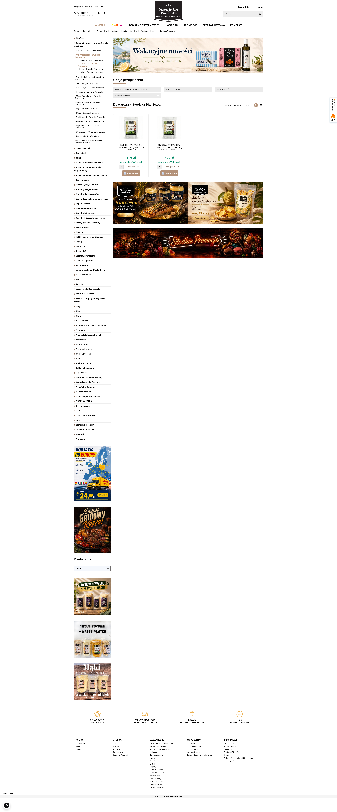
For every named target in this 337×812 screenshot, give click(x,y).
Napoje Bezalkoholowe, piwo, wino (92, 199)
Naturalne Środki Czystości (88, 382)
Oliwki (78, 316)
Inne (78, 420)
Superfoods (81, 373)
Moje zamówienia (194, 746)
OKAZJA (80, 38)
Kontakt (79, 746)
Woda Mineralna (83, 392)
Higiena (79, 232)
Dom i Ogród (81, 153)
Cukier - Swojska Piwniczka (91, 60)
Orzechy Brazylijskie (158, 746)
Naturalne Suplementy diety (89, 377)
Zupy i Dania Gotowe (85, 415)
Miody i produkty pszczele (88, 289)
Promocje (80, 439)
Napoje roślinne (83, 204)
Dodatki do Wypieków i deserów (90, 218)
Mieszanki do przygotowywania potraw (89, 300)
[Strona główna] (168, 11)
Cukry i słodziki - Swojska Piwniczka (87, 56)
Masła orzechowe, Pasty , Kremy (91, 270)
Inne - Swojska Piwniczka (87, 83)
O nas (96, 7)
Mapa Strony (229, 743)
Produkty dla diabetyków (87, 194)
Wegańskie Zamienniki (86, 387)
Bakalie (79, 158)
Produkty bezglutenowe (87, 189)
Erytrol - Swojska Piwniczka (91, 69)
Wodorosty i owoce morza (88, 396)
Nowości (80, 434)
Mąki (78, 279)
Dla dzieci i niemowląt (86, 208)
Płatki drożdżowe (156, 782)
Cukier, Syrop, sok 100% (87, 185)
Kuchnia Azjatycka (84, 260)
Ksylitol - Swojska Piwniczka (91, 72)
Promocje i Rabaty (231, 761)
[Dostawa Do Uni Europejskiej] (92, 473)
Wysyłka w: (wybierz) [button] (174, 89)
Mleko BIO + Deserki (85, 294)
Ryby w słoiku (82, 344)
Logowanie (191, 743)
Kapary (79, 241)
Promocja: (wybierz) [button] (122, 96)
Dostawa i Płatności (120, 755)
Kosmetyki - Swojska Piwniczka (89, 92)
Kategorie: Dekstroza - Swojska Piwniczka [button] (131, 89)
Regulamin (117, 749)
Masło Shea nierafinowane (160, 749)
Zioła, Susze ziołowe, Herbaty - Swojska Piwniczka (89, 141)
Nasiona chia (155, 776)
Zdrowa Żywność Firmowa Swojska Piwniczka (91, 44)
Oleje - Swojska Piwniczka (87, 113)
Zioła (78, 410)
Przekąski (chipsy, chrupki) (88, 335)
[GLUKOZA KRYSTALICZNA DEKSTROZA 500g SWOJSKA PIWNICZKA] (131, 129)
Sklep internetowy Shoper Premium (168, 796)
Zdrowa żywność (156, 755)
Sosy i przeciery (83, 180)
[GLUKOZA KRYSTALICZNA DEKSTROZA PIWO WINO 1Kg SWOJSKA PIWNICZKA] (169, 129)
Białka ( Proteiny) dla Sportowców (91, 175)
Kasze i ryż (81, 246)
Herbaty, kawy (82, 227)
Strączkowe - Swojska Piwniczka (90, 132)
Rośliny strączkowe (85, 368)
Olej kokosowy (156, 784)
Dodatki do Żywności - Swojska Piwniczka (89, 78)
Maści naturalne (83, 275)
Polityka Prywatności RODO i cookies (238, 758)
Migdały (153, 767)
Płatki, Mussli (82, 321)
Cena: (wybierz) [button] (223, 89)
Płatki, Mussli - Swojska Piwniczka (90, 117)
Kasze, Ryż (81, 251)
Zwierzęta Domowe (85, 429)
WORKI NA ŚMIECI (84, 401)
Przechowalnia (192, 749)
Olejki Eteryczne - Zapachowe (161, 743)
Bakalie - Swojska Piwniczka (88, 50)
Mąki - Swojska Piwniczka (87, 109)
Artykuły (103, 7)
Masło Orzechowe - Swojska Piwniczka (88, 97)
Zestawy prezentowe (86, 425)
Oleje (78, 311)
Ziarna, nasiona (83, 406)
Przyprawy (81, 339)
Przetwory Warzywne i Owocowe (91, 325)
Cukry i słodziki (83, 148)
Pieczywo (80, 330)
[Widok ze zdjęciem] (256, 105)
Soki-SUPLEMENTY (85, 363)
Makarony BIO (82, 265)
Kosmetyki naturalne (85, 256)
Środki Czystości (83, 354)
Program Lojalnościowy (83, 7)
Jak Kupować (81, 743)
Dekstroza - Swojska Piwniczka (88, 65)
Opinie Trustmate (231, 746)
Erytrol (152, 764)
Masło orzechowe (157, 773)
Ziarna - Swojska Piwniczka (88, 136)
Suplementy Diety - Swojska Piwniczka (88, 126)
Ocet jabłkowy (155, 779)
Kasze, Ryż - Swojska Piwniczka (90, 88)
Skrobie (79, 284)
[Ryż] (92, 596)
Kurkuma (153, 752)
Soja (78, 358)
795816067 (85, 14)
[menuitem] (100, 25)
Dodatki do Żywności (85, 213)
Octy (78, 306)
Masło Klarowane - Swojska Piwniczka (87, 103)
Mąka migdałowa (156, 770)
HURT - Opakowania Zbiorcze (89, 237)
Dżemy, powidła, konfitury (88, 223)
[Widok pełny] (261, 105)
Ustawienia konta (193, 752)
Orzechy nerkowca (157, 787)
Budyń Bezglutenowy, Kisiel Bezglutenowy (87, 169)
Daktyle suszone (156, 761)
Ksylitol (153, 758)
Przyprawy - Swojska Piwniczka (90, 121)
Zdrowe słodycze (84, 349)
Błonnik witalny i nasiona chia (89, 162)
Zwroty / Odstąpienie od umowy (199, 755)
